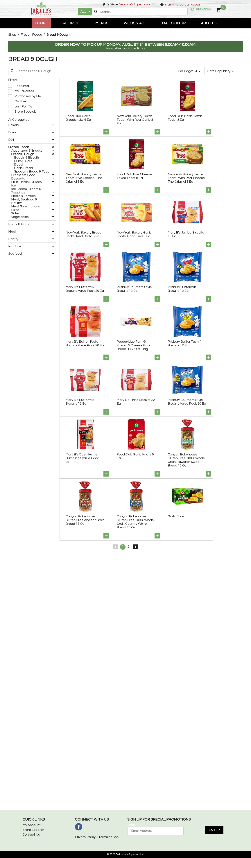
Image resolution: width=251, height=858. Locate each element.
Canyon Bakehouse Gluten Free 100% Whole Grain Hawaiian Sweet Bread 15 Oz (186, 460)
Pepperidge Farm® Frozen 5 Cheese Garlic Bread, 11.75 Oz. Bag (134, 345)
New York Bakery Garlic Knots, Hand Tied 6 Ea (134, 234)
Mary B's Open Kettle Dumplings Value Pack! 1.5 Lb (85, 458)
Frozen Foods (31, 34)
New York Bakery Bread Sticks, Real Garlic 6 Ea (83, 234)
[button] (137, 4)
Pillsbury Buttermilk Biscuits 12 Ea (182, 288)
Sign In (169, 4)
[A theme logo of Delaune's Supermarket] (41, 8)
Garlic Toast (177, 516)
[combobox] (85, 11)
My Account (32, 825)
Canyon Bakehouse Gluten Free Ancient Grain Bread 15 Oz (85, 520)
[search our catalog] (96, 11)
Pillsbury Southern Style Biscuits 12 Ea (134, 288)
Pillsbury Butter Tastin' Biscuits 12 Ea (184, 343)
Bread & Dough (57, 34)
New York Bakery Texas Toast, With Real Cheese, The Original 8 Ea (187, 178)
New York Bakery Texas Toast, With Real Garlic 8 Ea (135, 119)
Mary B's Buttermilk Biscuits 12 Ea (80, 401)
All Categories (18, 119)
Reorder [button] (203, 9)
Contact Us (31, 834)
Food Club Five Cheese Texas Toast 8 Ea (134, 176)
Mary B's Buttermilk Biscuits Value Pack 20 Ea (85, 288)
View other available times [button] (125, 48)
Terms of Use (108, 837)
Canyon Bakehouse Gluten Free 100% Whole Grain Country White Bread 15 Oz (135, 522)
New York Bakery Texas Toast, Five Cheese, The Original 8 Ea (84, 178)
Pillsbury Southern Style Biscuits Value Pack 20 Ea (187, 401)
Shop (12, 34)
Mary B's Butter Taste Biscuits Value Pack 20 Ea (85, 343)
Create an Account (190, 4)
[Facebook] (78, 826)
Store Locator (33, 830)
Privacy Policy (85, 837)
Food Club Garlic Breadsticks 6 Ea (78, 117)
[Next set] (135, 547)
